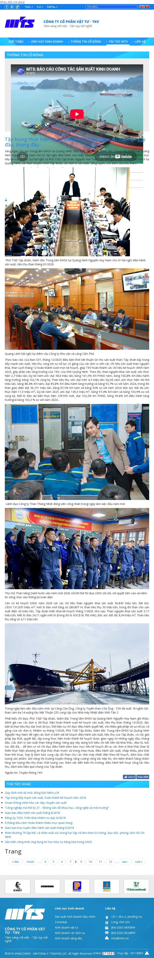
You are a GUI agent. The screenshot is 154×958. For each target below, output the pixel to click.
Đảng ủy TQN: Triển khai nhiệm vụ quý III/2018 (35, 818)
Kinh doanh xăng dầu (68, 938)
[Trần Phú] (52, 22)
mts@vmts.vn (120, 938)
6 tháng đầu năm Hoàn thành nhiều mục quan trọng (38, 823)
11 (100, 862)
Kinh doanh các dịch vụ (70, 933)
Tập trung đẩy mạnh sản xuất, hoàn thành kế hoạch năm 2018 (45, 798)
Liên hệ (140, 41)
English (141, 6)
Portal (51, 6)
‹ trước (30, 862)
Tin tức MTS (118, 41)
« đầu (15, 862)
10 (90, 862)
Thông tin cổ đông (86, 41)
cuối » (138, 862)
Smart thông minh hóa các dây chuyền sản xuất (36, 803)
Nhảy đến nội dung (12, 2)
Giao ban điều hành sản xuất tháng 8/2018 (32, 813)
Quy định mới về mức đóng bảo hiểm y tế (32, 793)
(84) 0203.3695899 (123, 927)
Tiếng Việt (146, 6)
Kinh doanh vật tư (66, 927)
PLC (39, 6)
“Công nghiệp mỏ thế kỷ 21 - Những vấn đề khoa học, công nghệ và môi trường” (57, 808)
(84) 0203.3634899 (123, 933)
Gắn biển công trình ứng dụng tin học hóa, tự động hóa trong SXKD (48, 842)
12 (110, 862)
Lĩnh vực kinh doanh (47, 41)
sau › (125, 862)
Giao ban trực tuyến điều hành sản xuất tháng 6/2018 (39, 828)
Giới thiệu (15, 41)
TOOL (28, 6)
